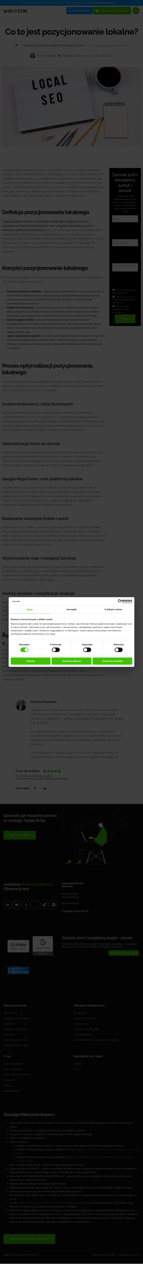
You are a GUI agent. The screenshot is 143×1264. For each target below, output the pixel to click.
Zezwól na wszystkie (112, 661)
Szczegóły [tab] (71, 609)
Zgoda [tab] (30, 609)
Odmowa (30, 661)
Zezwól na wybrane (71, 661)
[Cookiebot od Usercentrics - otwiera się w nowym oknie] (120, 601)
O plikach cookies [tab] (113, 609)
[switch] (56, 650)
